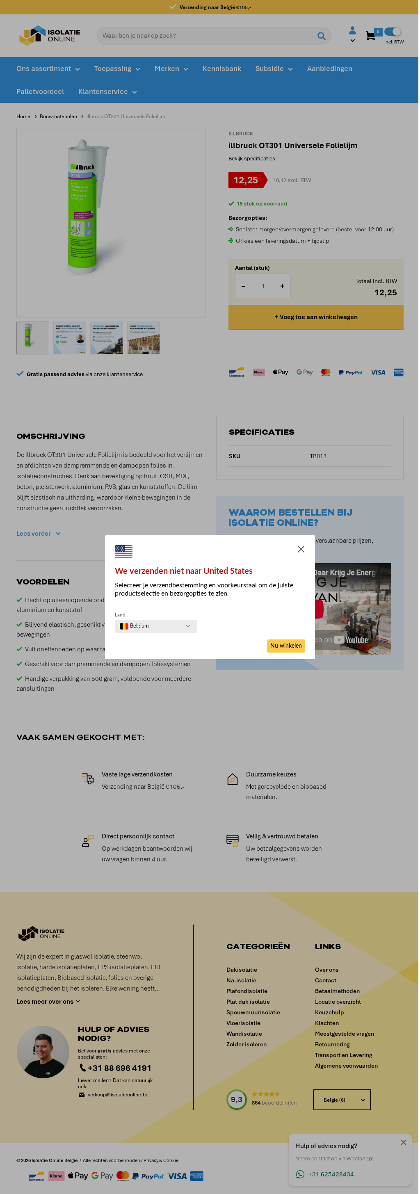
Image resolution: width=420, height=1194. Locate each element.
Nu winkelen (286, 646)
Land (120, 614)
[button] (301, 551)
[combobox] (134, 626)
